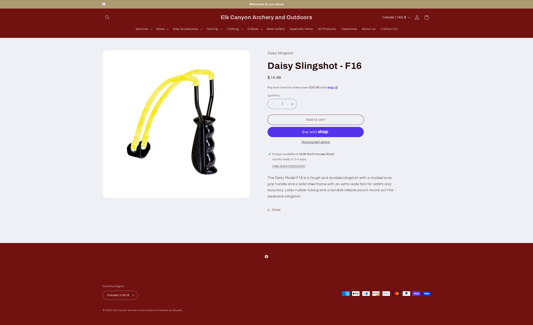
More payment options (315, 142)
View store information (288, 166)
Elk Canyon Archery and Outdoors (134, 310)
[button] (107, 17)
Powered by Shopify (169, 310)
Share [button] (276, 209)
